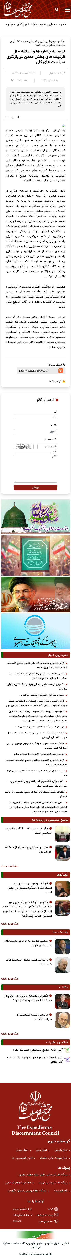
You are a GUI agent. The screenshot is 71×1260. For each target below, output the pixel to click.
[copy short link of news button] (60, 370)
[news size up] (18, 117)
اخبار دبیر (41, 1150)
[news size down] (7, 117)
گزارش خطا (55, 381)
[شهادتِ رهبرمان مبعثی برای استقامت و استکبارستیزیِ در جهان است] (62, 889)
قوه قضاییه (61, 1191)
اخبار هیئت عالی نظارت (54, 1158)
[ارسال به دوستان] (19, 79)
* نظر (54, 451)
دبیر (59, 73)
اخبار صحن (22, 1150)
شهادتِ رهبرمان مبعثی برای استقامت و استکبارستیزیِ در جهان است (30, 888)
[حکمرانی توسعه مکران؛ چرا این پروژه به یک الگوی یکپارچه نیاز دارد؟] (62, 1001)
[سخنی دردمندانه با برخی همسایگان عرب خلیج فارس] (62, 946)
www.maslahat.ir (22, 1209)
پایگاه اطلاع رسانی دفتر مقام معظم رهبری (43, 1175)
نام (55, 412)
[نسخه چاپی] (25, 79)
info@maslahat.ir (22, 1215)
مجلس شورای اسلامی (18, 1183)
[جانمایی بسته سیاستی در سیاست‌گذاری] (62, 1020)
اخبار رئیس (61, 1150)
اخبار (51, 73)
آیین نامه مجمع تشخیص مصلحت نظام (38, 1050)
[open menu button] (67, 9)
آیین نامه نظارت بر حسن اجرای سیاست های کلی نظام (34, 1059)
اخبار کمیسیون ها (22, 1158)
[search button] (56, 9)
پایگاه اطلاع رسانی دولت (53, 1183)
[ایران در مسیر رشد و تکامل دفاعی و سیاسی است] (62, 834)
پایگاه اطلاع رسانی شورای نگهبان (27, 1191)
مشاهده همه (9, 866)
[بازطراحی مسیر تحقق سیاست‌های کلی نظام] (62, 965)
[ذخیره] (12, 79)
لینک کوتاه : (55, 365)
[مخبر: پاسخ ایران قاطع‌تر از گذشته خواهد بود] (62, 853)
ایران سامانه (26, 1254)
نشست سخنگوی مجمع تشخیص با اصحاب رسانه (39, 754)
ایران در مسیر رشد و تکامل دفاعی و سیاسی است (39, 726)
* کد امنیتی (50, 439)
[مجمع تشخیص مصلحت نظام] (18, 9)
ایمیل (53, 424)
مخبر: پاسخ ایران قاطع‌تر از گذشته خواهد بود (41, 695)
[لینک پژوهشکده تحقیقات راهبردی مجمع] (35, 631)
